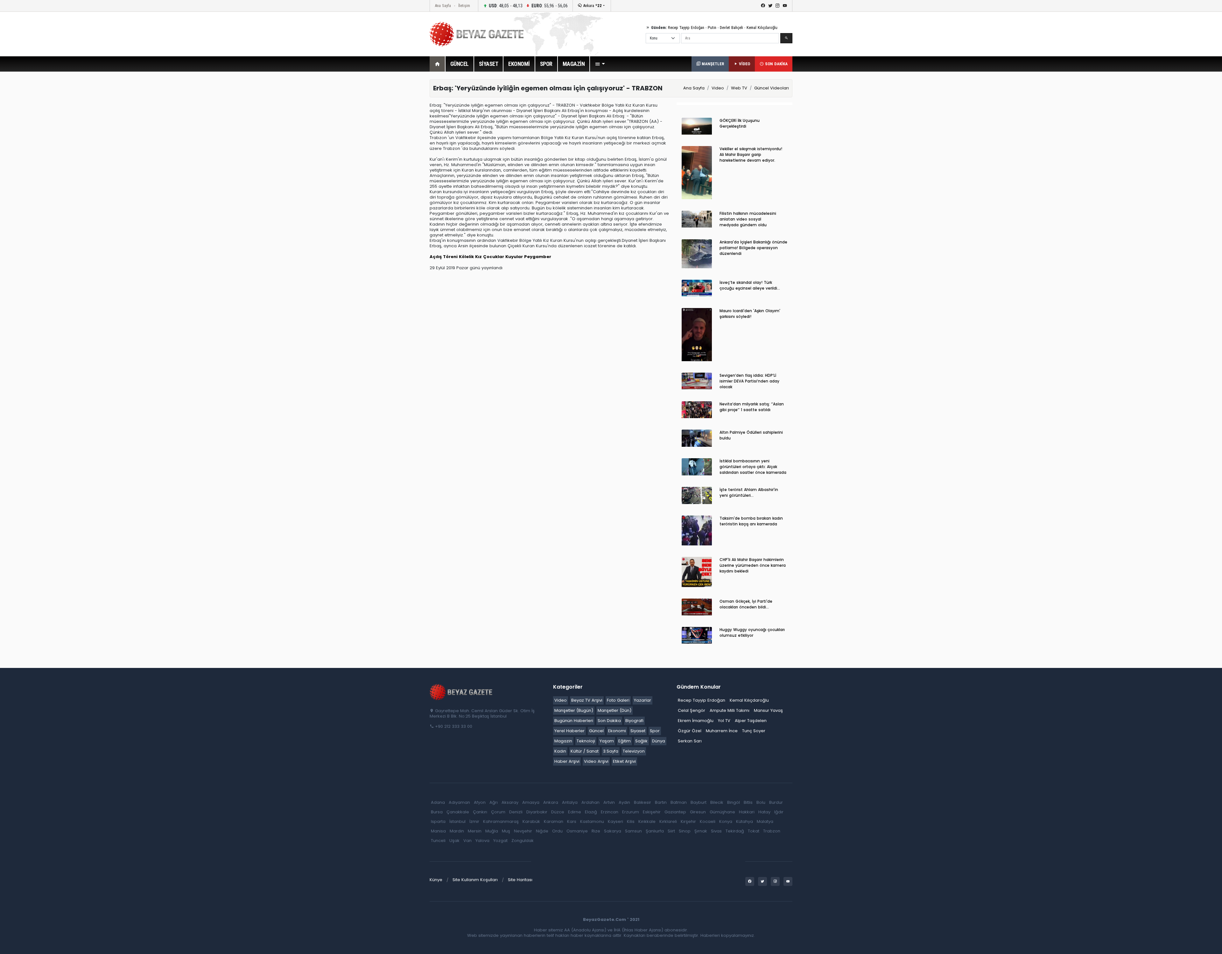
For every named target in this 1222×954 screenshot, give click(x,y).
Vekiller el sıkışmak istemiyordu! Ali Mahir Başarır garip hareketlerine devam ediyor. (751, 154)
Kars (571, 821)
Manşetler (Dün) (614, 710)
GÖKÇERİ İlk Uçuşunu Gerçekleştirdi (740, 123)
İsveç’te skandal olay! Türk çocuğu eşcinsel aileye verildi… (750, 285)
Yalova (482, 841)
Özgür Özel (689, 731)
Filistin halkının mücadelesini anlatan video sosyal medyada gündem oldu (748, 219)
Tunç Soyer (753, 731)
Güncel (596, 731)
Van (467, 841)
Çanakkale (457, 812)
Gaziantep (675, 812)
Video (718, 88)
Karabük (531, 821)
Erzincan (609, 812)
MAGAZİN (574, 63)
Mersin (474, 831)
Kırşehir (688, 821)
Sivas (716, 831)
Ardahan (590, 802)
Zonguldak (522, 841)
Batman (679, 802)
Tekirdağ (735, 831)
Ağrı (493, 802)
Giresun (698, 812)
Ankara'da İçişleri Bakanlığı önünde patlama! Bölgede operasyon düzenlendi (753, 247)
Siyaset (637, 731)
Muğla (491, 831)
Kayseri (615, 821)
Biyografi (634, 721)
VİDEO (744, 63)
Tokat (753, 831)
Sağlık (641, 741)
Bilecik (716, 802)
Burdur (776, 802)
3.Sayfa (610, 751)
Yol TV (724, 721)
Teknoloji (586, 741)
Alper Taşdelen (751, 721)
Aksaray (510, 802)
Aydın (624, 802)
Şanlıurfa (655, 831)
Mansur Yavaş (768, 710)
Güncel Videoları (771, 88)
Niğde (542, 831)
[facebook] (763, 6)
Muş (506, 831)
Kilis (631, 821)
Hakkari (747, 812)
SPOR (546, 63)
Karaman (553, 821)
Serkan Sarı (690, 741)
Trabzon (771, 831)
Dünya (658, 741)
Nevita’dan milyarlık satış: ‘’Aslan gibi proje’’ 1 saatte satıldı (752, 406)
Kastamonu (592, 821)
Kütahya (744, 821)
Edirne (574, 812)
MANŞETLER (712, 63)
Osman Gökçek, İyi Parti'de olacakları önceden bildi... (746, 604)
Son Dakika (609, 721)
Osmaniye (577, 831)
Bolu (760, 802)
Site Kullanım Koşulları (475, 880)
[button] (600, 64)
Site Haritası (520, 880)
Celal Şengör (691, 710)
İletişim (464, 5)
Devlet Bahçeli (731, 27)
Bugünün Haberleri (573, 721)
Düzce (557, 812)
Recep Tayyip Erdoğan (686, 27)
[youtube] (785, 6)
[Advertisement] (394, 174)
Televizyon (634, 751)
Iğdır (778, 812)
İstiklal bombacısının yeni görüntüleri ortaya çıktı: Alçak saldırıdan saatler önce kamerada (753, 466)
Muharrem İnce (722, 731)
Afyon (480, 802)
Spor (655, 731)
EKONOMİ (519, 63)
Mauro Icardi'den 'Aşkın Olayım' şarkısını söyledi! (750, 313)
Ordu (557, 831)
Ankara (592, 5)
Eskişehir (652, 812)
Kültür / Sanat (585, 751)
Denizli (516, 812)
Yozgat (500, 841)
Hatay (764, 812)
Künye (436, 880)
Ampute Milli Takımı (729, 710)
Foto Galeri (618, 700)
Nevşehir (523, 831)
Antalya (570, 802)
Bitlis (748, 802)
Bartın (661, 802)
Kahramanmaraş (501, 821)
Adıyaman (459, 802)
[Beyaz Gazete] (461, 692)
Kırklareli (668, 821)
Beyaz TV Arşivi (586, 700)
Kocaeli (707, 821)
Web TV (739, 88)
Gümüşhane (722, 812)
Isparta (438, 821)
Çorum (498, 812)
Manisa (438, 831)
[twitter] (770, 6)
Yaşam (607, 741)
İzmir (474, 821)
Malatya (765, 821)
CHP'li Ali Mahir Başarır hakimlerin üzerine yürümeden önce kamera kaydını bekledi (753, 565)
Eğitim (624, 741)
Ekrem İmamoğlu (695, 721)
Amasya (530, 802)
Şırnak (700, 831)
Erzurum (630, 812)
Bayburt (698, 802)
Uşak (454, 841)
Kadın (560, 751)
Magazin (563, 741)
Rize (596, 831)
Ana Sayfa (443, 5)
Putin (712, 27)
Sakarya (612, 831)
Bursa (437, 812)
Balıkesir (642, 802)
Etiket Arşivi (624, 761)
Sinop (685, 831)
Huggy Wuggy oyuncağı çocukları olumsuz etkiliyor (752, 632)
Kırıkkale (647, 821)
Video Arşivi (596, 761)
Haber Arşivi (566, 761)
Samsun (633, 831)
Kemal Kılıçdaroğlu (762, 27)
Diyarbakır (536, 812)
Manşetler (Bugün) (573, 710)
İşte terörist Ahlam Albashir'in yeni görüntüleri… (749, 492)
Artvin (609, 802)
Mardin (457, 831)
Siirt (671, 831)
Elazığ (591, 812)
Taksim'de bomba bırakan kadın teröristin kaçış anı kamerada (751, 521)
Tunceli (438, 841)
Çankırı (480, 812)
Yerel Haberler (569, 731)
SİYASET (488, 63)
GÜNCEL (459, 63)
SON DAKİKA (776, 63)
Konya (725, 821)
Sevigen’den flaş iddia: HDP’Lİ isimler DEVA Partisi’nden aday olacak (749, 381)
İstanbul (457, 821)
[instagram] (777, 6)
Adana (438, 802)
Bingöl (733, 802)
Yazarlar (642, 700)
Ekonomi (617, 731)
